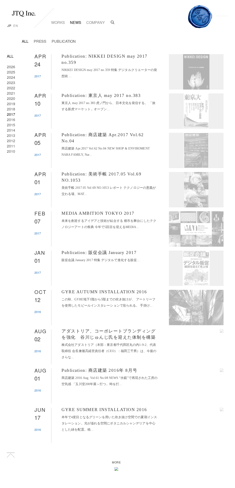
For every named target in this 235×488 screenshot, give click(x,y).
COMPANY (95, 22)
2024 (11, 77)
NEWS (75, 22)
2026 (11, 66)
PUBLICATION (64, 41)
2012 (11, 140)
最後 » (79, 448)
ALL (25, 41)
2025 (11, 72)
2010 (11, 151)
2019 (11, 103)
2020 (11, 98)
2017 (11, 114)
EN (15, 25)
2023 (11, 82)
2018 (11, 109)
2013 (11, 135)
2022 (11, 87)
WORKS (58, 22)
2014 (11, 130)
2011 (11, 146)
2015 (11, 124)
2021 (11, 93)
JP (9, 25)
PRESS (40, 41)
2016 (11, 119)
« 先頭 (48, 448)
